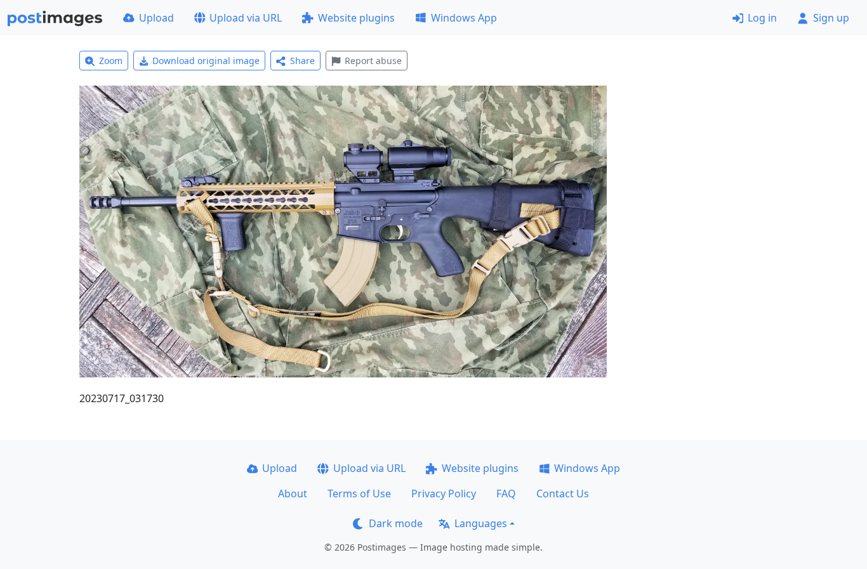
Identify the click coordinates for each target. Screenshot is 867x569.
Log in (762, 18)
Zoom (110, 61)
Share (302, 61)
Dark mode (396, 523)
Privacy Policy (443, 493)
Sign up (831, 18)
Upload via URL (245, 18)
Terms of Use (359, 493)
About (292, 493)
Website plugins (356, 18)
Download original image (206, 61)
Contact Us (562, 493)
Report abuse (373, 61)
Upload (156, 18)
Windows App (464, 18)
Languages (480, 523)
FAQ (506, 493)
